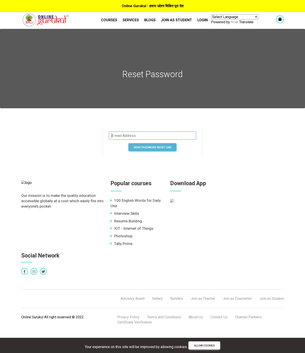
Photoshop (123, 236)
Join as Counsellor (237, 298)
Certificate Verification (134, 322)
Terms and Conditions (164, 317)
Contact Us (219, 317)
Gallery (157, 298)
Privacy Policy (128, 317)
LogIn (202, 20)
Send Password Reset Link (152, 147)
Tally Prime (123, 243)
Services (131, 20)
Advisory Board (132, 298)
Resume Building (128, 221)
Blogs (150, 20)
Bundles (176, 298)
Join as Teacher (203, 298)
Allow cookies (204, 345)
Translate (246, 22)
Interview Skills (126, 213)
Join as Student (176, 20)
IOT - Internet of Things (133, 228)
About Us (196, 317)
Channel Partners (248, 317)
